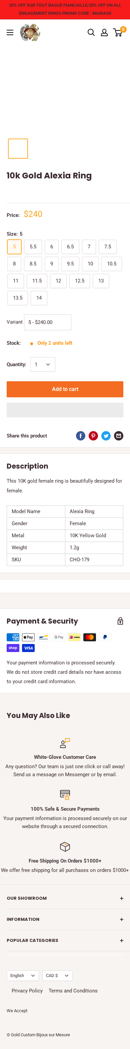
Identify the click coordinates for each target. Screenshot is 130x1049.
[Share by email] (118, 435)
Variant (15, 322)
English (17, 975)
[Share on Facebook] (80, 435)
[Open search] (91, 32)
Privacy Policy (27, 991)
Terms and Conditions (73, 991)
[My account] (104, 32)
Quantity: (16, 364)
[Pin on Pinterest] (93, 435)
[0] (118, 32)
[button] (65, 410)
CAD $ (52, 975)
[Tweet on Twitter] (106, 435)
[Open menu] (10, 32)
